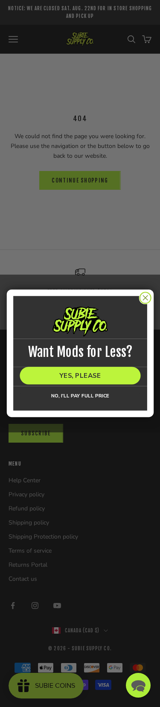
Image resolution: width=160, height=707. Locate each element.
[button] (138, 685)
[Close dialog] (145, 298)
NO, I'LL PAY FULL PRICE (80, 396)
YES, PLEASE (80, 375)
